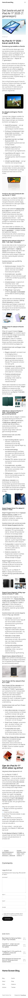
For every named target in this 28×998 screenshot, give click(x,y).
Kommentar (5, 877)
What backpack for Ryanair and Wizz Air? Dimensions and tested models (11, 960)
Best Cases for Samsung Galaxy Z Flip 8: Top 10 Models (11, 938)
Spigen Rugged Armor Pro (15, 525)
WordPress (23, 995)
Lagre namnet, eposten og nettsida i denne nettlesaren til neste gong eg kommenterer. (13, 914)
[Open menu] (25, 2)
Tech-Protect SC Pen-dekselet (11, 685)
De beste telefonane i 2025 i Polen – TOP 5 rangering (21, 853)
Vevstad (4, 907)
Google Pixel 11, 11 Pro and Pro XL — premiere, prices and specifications (11, 953)
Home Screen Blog (7, 2)
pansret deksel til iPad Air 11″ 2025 (13, 513)
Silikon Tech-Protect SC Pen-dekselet (13, 737)
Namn (3, 894)
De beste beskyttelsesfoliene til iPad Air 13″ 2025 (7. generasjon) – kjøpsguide (8, 853)
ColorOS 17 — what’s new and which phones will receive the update (10, 945)
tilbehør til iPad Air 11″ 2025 (14, 833)
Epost (3, 901)
